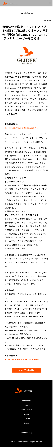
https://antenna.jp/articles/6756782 (21, 127)
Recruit (26, 414)
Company (26, 419)
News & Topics (26, 410)
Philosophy (26, 401)
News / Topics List (26, 370)
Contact (26, 423)
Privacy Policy (26, 433)
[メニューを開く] (50, 3)
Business (26, 405)
